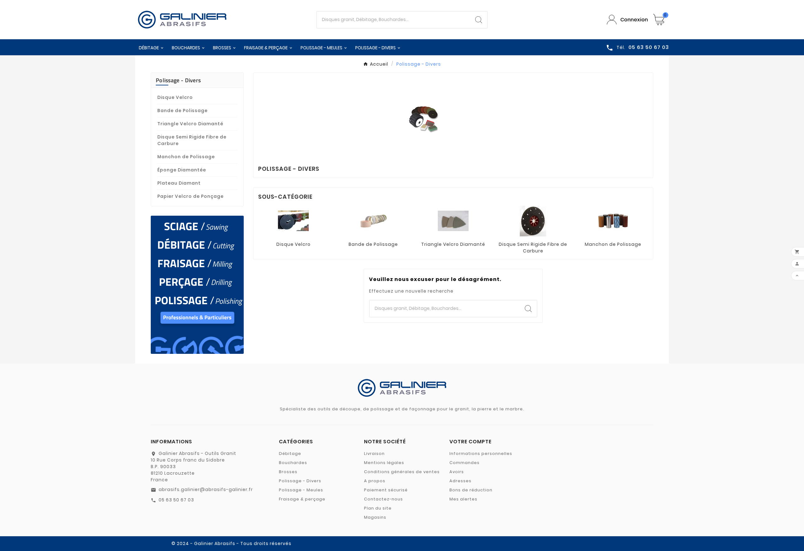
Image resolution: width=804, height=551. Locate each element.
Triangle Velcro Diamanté (190, 124)
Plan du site (378, 508)
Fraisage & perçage (302, 499)
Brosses (288, 472)
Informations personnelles (480, 453)
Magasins (375, 517)
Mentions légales (384, 463)
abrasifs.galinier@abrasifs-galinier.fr (206, 489)
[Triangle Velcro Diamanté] (453, 221)
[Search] (478, 19)
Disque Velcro (175, 97)
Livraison (374, 453)
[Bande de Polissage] (373, 221)
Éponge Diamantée (181, 170)
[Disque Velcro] (293, 221)
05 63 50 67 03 (176, 500)
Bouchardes (293, 463)
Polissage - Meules (301, 490)
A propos (374, 481)
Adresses (460, 481)
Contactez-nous (383, 499)
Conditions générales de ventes (402, 472)
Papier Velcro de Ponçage (190, 196)
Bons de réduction (470, 490)
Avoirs (456, 472)
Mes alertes (463, 499)
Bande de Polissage (182, 110)
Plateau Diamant (179, 183)
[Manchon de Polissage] (613, 221)
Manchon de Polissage (186, 157)
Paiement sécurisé (386, 490)
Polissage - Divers (178, 80)
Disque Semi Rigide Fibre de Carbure (191, 140)
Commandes (464, 463)
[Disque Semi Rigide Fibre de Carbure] (533, 221)
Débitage (290, 453)
